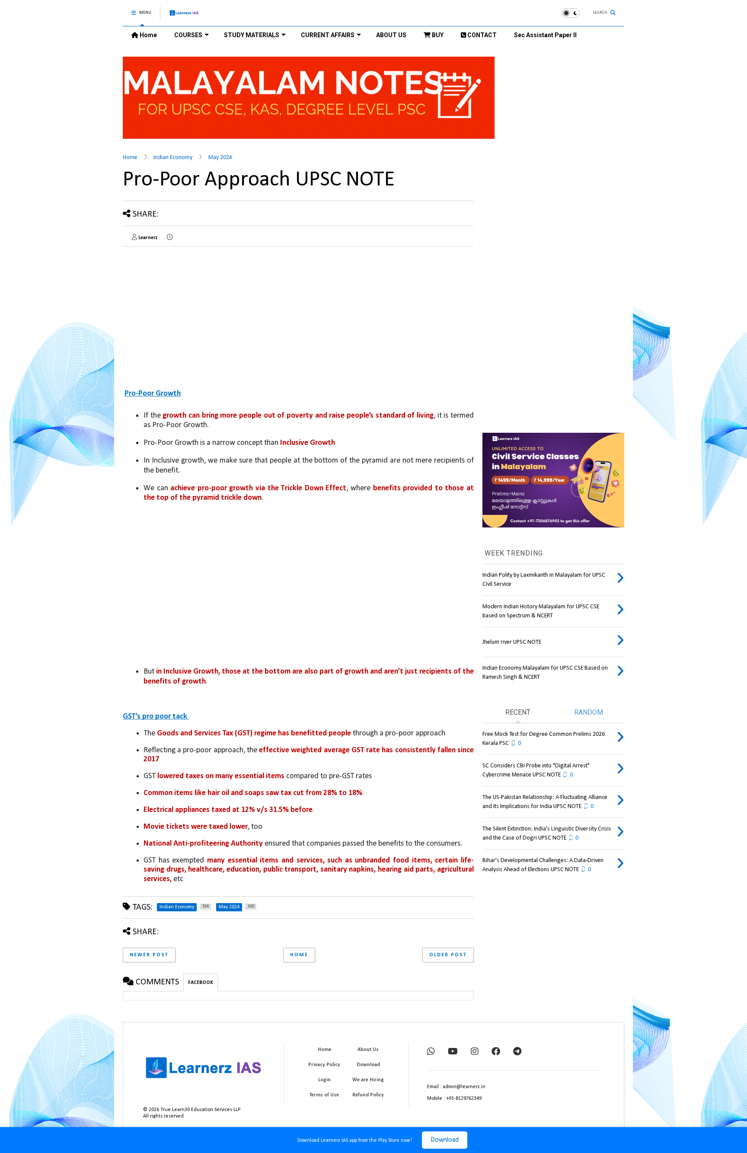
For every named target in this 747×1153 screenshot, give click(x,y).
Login (324, 1080)
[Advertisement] (195, 313)
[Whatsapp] (431, 1052)
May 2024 (220, 157)
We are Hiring (368, 1080)
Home (147, 35)
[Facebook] (496, 1052)
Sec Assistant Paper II (545, 35)
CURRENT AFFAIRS (327, 35)
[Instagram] (475, 1052)
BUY (437, 35)
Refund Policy (368, 1095)
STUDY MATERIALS (251, 35)
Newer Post (149, 955)
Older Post (448, 955)
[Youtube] (453, 1052)
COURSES (188, 35)
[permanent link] (169, 237)
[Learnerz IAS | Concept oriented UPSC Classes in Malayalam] (184, 16)
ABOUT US (391, 35)
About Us (368, 1049)
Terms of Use (324, 1095)
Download (445, 1140)
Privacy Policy (324, 1064)
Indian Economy (172, 157)
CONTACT (481, 35)
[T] (517, 1052)
